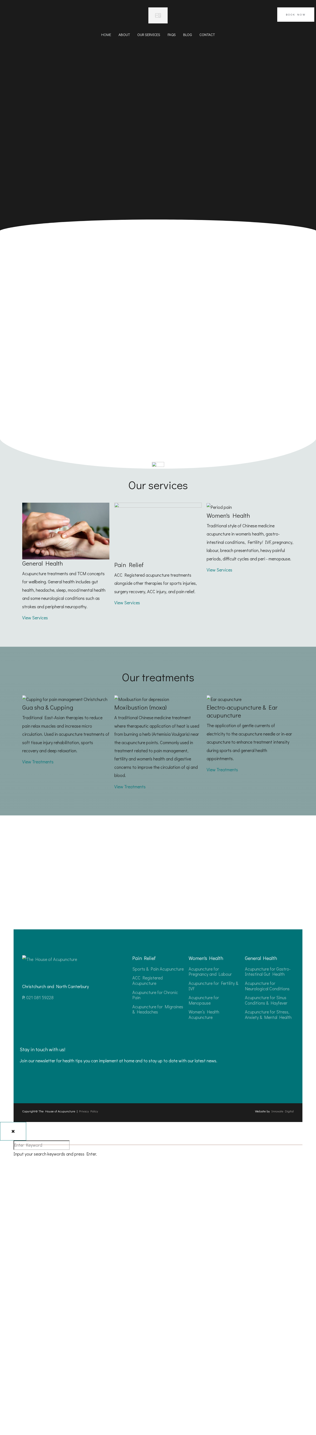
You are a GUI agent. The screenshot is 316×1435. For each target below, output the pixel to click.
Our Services (148, 34)
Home (106, 34)
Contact (207, 34)
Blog (187, 34)
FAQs (172, 34)
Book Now (296, 14)
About (124, 34)
